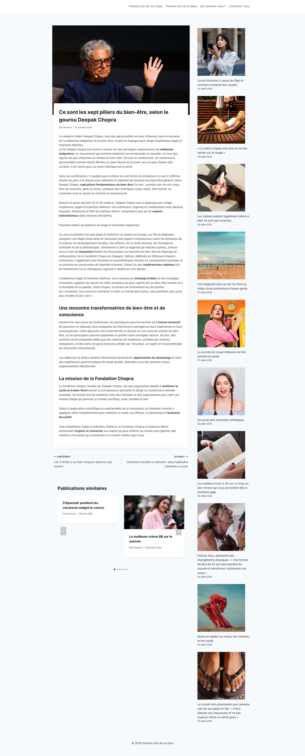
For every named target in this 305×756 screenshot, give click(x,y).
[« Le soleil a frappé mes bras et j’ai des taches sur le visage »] (224, 120)
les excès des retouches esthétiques (220, 420)
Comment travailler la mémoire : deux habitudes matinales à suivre (157, 461)
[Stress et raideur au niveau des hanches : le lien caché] (224, 608)
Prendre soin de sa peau (181, 6)
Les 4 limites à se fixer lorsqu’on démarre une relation (83, 461)
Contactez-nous (239, 6)
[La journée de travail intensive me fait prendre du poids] (224, 323)
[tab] (114, 569)
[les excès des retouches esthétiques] (224, 391)
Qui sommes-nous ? (213, 6)
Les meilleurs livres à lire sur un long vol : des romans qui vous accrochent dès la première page (223, 488)
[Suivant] (178, 531)
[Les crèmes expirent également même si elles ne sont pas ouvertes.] (224, 187)
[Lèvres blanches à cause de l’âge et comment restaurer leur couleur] (224, 52)
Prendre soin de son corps (146, 6)
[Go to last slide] (63, 531)
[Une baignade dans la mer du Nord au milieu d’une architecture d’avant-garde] (224, 255)
